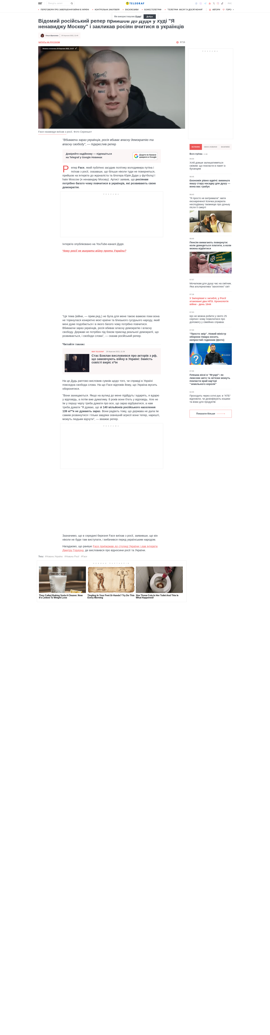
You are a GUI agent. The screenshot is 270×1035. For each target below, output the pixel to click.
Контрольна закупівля (107, 9)
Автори (216, 9)
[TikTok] (222, 3)
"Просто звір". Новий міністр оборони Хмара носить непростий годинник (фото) (208, 336)
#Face (84, 556)
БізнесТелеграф (152, 9)
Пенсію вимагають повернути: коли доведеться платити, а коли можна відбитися (210, 245)
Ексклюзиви (132, 9)
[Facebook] (196, 3)
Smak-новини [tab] (210, 147)
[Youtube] (210, 3)
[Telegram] (205, 3)
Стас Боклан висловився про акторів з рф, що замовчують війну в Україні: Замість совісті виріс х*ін (124, 359)
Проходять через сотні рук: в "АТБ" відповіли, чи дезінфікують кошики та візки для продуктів (210, 398)
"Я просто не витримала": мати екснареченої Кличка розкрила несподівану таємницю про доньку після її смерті (210, 203)
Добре (150, 16)
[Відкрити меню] (40, 3)
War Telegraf (98, 351)
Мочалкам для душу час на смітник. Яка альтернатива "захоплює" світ (211, 285)
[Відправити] (72, 3)
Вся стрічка (196, 154)
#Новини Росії (71, 556)
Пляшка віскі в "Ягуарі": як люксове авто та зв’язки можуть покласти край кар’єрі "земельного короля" (210, 379)
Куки (138, 16)
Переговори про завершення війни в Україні (65, 9)
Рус (230, 3)
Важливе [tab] (225, 147)
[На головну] (135, 3)
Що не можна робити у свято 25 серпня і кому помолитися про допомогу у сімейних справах (208, 319)
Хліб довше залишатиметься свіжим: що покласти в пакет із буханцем (207, 165)
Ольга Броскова (52, 35)
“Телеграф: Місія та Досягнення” (185, 9)
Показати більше (205, 413)
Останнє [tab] (196, 147)
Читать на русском (49, 42)
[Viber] (200, 3)
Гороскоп (231, 9)
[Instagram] (218, 3)
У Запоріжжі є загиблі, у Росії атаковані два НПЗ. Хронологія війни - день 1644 (209, 301)
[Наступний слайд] (233, 10)
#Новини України (54, 556)
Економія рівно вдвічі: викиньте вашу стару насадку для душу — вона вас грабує (210, 183)
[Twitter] (214, 3)
